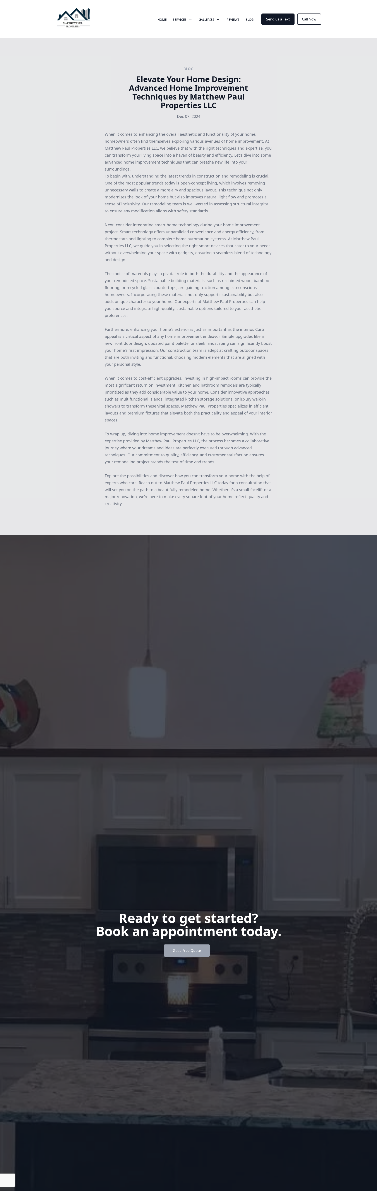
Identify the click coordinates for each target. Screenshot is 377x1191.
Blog (249, 19)
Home (162, 19)
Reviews (232, 19)
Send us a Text (278, 19)
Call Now (309, 19)
